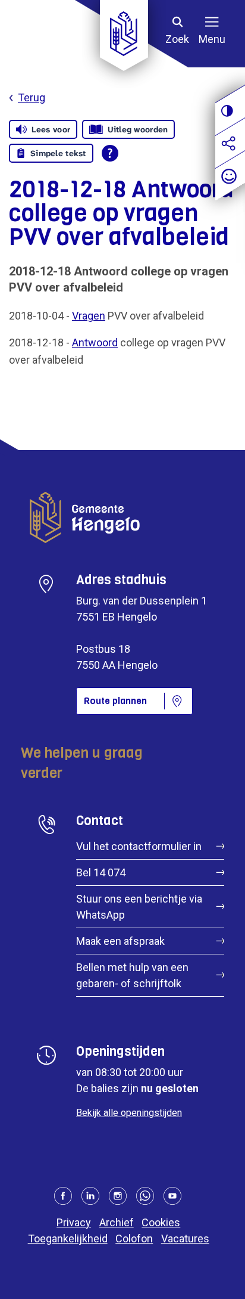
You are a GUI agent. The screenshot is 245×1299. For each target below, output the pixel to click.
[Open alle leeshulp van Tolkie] (110, 153)
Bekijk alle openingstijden (129, 1112)
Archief (116, 1222)
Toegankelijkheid (68, 1238)
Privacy (73, 1222)
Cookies (161, 1222)
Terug (31, 97)
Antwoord (95, 342)
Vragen (88, 315)
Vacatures (185, 1238)
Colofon (134, 1238)
